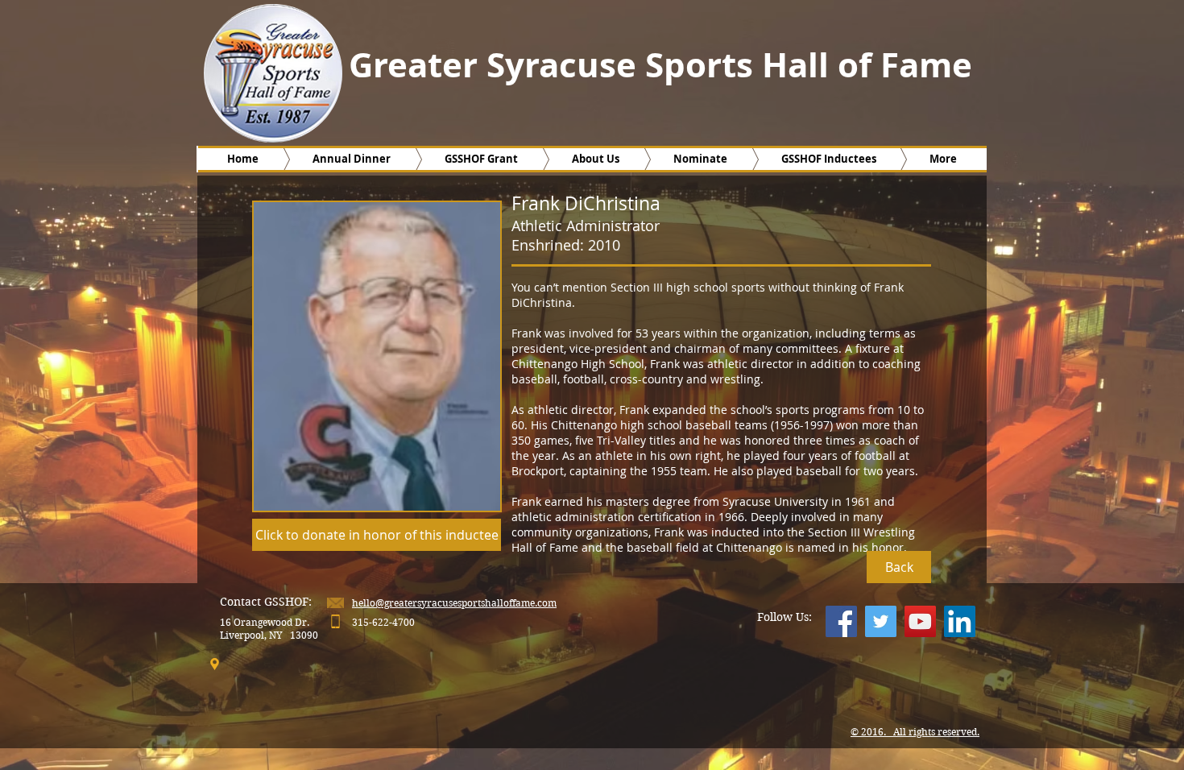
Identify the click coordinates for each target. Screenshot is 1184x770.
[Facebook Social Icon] (841, 621)
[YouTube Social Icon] (920, 621)
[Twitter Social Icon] (880, 621)
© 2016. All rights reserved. (915, 732)
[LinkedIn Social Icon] (959, 621)
